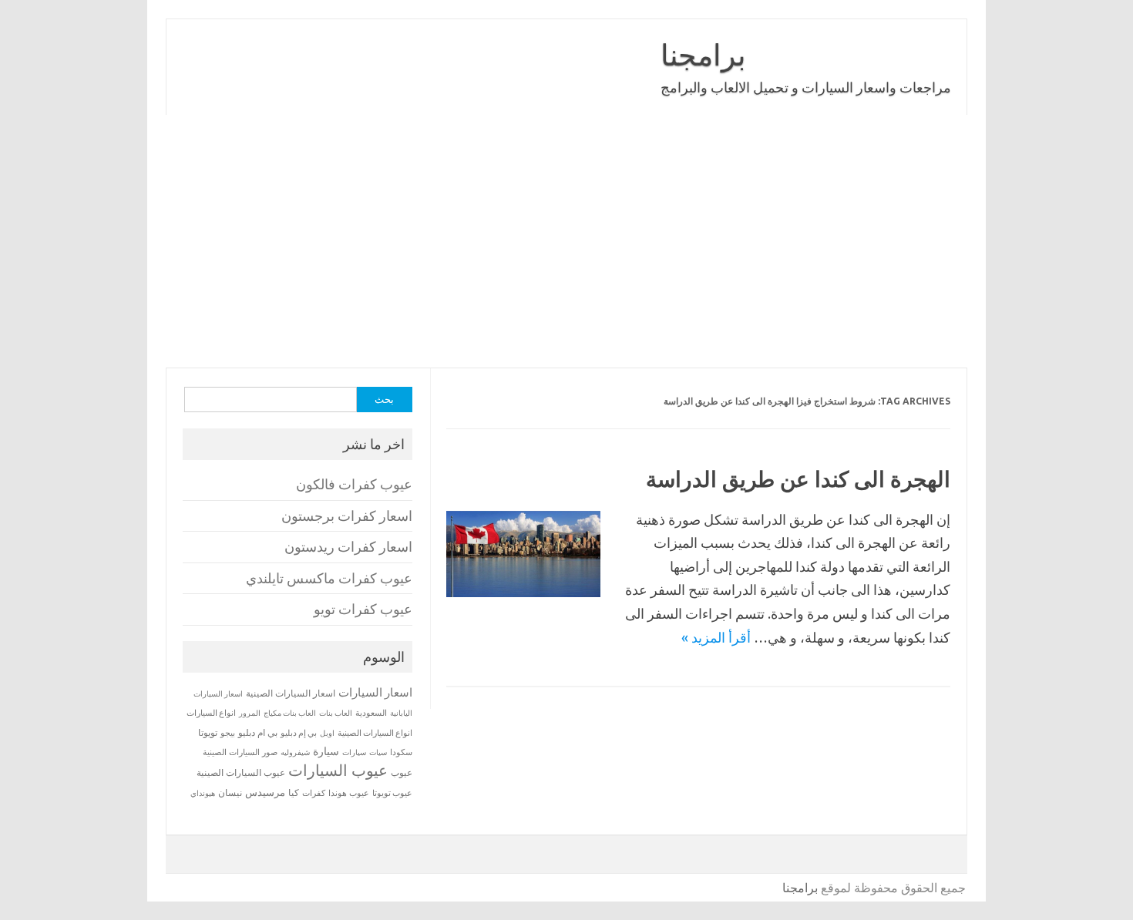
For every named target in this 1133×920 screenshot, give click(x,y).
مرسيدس (265, 792)
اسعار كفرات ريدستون (348, 546)
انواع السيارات (211, 712)
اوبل (327, 733)
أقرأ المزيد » (716, 637)
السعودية (371, 712)
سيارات (354, 752)
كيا (293, 792)
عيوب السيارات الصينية (241, 772)
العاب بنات (335, 712)
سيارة (326, 751)
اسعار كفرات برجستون (346, 516)
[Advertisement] (566, 241)
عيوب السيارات (338, 770)
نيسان (230, 792)
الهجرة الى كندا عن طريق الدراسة (798, 479)
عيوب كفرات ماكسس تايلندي (329, 578)
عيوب (401, 772)
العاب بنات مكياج (290, 712)
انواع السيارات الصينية (375, 732)
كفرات (313, 792)
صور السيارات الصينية (240, 752)
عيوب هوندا (348, 792)
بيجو (227, 732)
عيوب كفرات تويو (363, 609)
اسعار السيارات (375, 692)
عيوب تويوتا (392, 792)
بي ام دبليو (257, 732)
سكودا (401, 752)
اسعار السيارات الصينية (290, 693)
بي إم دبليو (299, 732)
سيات (378, 752)
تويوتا (207, 732)
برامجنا (703, 55)
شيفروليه (295, 752)
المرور (250, 713)
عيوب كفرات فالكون (354, 484)
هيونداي (202, 792)
